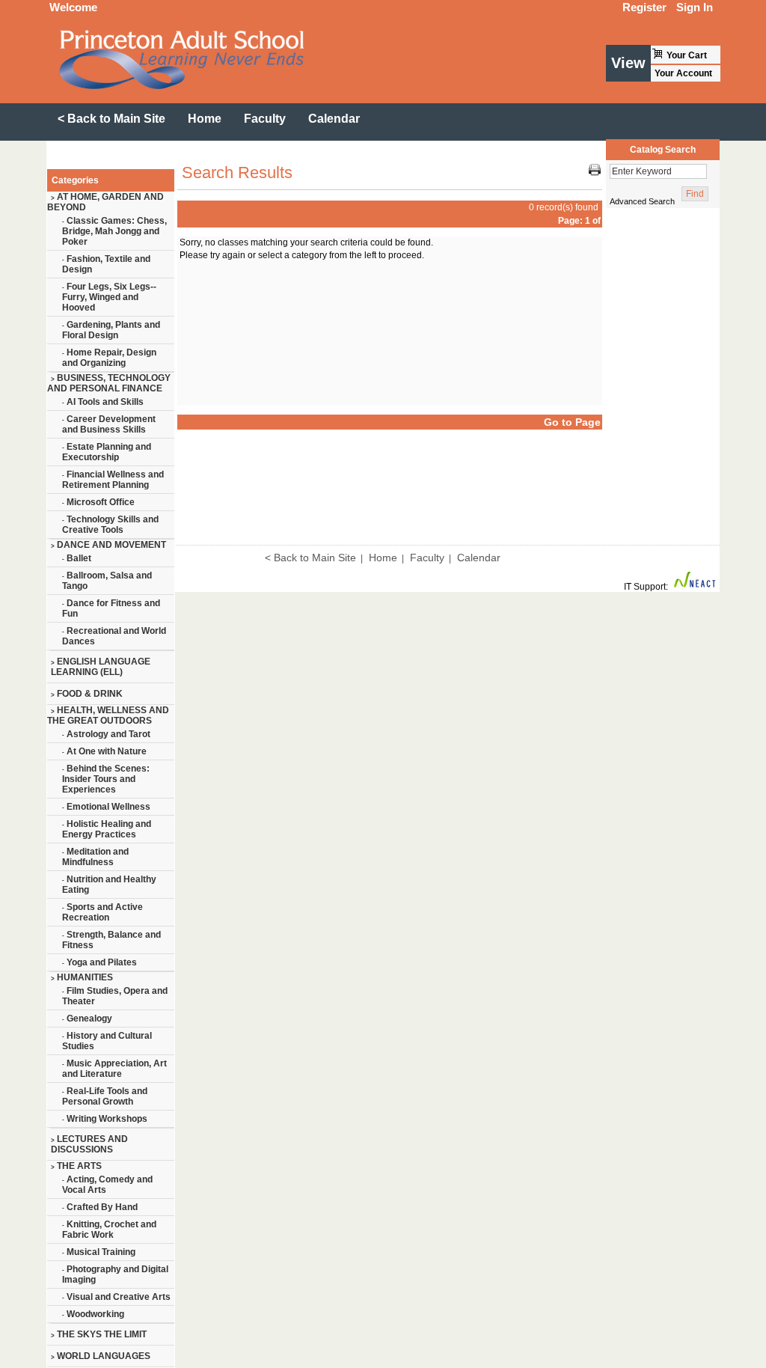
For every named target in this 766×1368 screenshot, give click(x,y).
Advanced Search (642, 201)
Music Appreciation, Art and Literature (114, 1068)
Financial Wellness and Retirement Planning (113, 479)
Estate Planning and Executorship (106, 452)
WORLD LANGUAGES (100, 1356)
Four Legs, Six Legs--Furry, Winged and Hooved (109, 297)
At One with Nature (104, 751)
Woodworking (93, 1314)
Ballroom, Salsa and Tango (107, 580)
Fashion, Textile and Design (106, 264)
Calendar (478, 558)
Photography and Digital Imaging (115, 1274)
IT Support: (646, 586)
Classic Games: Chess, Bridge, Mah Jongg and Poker (114, 231)
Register (644, 7)
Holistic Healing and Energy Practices (106, 829)
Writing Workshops (104, 1119)
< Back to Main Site (310, 558)
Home (383, 558)
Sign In (694, 7)
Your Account (683, 73)
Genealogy (87, 1018)
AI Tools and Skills (103, 402)
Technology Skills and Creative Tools (110, 524)
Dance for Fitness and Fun (111, 608)
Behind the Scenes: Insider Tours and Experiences (106, 779)
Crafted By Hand (100, 1207)
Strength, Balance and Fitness (111, 939)
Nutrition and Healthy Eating (109, 884)
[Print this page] (595, 173)
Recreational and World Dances (114, 636)
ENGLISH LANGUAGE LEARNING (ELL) (100, 666)
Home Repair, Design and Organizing (109, 357)
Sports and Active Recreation (102, 912)
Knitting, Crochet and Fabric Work (109, 1229)
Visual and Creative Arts (116, 1297)
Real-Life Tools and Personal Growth (104, 1096)
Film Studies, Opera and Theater (115, 996)
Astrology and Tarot (106, 734)
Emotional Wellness (106, 806)
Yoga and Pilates (99, 962)
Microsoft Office (98, 502)
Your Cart (687, 55)
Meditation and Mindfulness (95, 856)
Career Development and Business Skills (109, 424)
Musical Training (98, 1252)
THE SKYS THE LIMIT (99, 1334)
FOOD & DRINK (87, 693)
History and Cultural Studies (107, 1040)
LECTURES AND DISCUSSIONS (89, 1144)
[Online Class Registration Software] (695, 586)
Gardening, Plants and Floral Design (111, 330)
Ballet (76, 558)
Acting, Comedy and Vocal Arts (107, 1184)
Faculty (427, 558)
